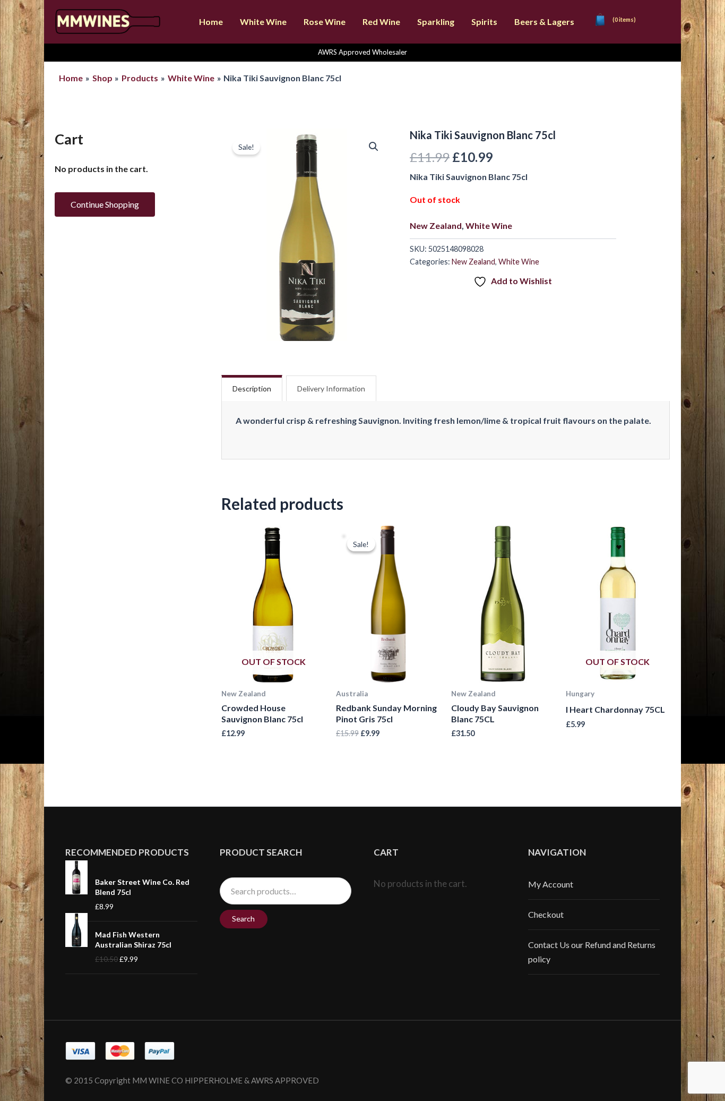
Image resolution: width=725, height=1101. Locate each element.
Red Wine (381, 21)
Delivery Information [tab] (331, 388)
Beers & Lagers (544, 21)
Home (211, 21)
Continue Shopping (105, 204)
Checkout (546, 914)
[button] (373, 146)
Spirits (484, 21)
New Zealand (436, 225)
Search (243, 918)
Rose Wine (325, 21)
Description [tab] (251, 388)
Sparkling (435, 21)
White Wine (263, 21)
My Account (550, 884)
